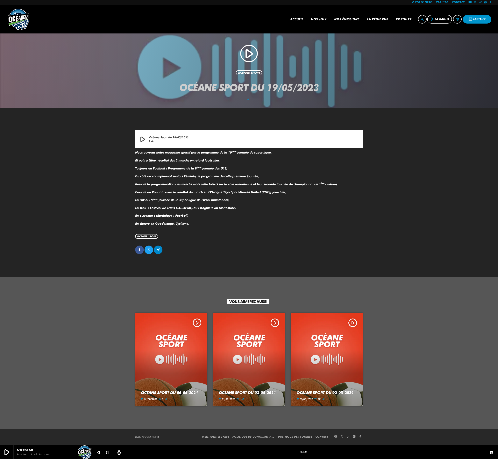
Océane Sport (249, 73)
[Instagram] (485, 2)
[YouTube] (470, 2)
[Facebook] (490, 2)
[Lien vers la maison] (18, 19)
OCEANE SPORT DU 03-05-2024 (247, 392)
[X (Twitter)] (475, 2)
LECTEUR (477, 19)
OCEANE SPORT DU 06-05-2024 (169, 392)
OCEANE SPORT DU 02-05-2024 (325, 392)
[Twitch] (480, 2)
